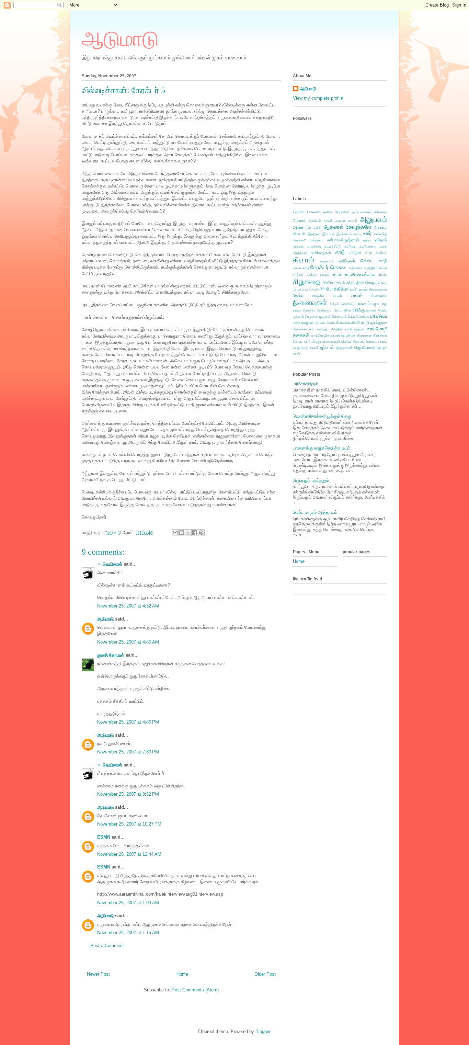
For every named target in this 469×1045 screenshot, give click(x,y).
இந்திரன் (314, 234)
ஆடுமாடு (120, 38)
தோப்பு (298, 295)
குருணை (326, 261)
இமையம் (328, 234)
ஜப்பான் (327, 347)
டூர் (322, 289)
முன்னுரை (378, 322)
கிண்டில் (381, 253)
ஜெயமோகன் (365, 347)
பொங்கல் (362, 316)
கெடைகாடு (301, 268)
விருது (316, 341)
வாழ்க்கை (348, 335)
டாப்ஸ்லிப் (312, 289)
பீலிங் (347, 310)
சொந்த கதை (376, 282)
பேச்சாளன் (339, 316)
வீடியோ (346, 341)
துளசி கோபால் (110, 655)
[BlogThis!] (181, 532)
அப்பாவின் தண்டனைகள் (353, 212)
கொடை (339, 267)
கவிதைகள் (321, 252)
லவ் (311, 329)
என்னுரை (316, 240)
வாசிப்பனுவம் (354, 329)
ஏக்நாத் (381, 240)
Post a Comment (107, 945)
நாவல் (356, 295)
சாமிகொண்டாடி (360, 274)
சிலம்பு (382, 274)
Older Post (265, 974)
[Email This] (175, 532)
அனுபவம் (373, 219)
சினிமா (329, 282)
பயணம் (363, 303)
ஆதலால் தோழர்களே (347, 227)
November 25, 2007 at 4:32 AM (128, 606)
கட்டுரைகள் (367, 246)
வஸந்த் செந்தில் (329, 329)
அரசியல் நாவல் (321, 221)
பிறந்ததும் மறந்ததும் (311, 480)
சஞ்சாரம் (356, 268)
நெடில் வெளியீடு (342, 304)
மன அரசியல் (329, 323)
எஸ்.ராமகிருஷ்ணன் (343, 240)
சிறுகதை (307, 281)
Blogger (262, 1031)
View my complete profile (318, 98)
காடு (340, 252)
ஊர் (367, 233)
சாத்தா (298, 274)
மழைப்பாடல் (309, 323)
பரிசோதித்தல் (305, 383)
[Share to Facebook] (194, 532)
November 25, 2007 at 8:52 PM (128, 794)
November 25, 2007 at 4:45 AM (128, 642)
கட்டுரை (350, 246)
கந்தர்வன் (300, 253)
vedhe (327, 212)
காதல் (355, 252)
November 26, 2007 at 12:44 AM (129, 854)
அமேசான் (380, 212)
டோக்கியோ (337, 289)
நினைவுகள (379, 295)
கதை (383, 246)
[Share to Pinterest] (201, 532)
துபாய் (363, 289)
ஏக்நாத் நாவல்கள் (307, 246)
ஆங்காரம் (302, 227)
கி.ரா (368, 253)
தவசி (353, 289)
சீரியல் (340, 283)
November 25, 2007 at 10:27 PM (129, 824)
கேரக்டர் (319, 267)
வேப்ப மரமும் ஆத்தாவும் (315, 512)
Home (182, 974)
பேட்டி (351, 316)
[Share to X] (188, 532)
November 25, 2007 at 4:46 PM (128, 722)
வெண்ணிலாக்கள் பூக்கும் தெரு (322, 416)
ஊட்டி (357, 234)
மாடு (365, 322)
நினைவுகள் (310, 302)
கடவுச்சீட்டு (332, 246)
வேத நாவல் (309, 348)
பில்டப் (338, 310)
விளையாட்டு (331, 341)
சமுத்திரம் (371, 268)
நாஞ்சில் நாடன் (327, 295)
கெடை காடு (374, 260)
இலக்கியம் (344, 234)
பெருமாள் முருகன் (318, 316)
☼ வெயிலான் (109, 564)
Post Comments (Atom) (195, 989)
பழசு (376, 304)
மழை (296, 323)
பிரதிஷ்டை (324, 310)
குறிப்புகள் (347, 261)
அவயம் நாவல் (346, 221)
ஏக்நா (367, 240)
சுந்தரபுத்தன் (355, 283)
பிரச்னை (309, 310)
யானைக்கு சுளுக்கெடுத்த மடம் (321, 448)
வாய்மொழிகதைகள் (325, 335)
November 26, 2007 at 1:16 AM (128, 932)
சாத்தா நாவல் (318, 274)
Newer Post (98, 974)
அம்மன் (299, 220)
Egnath (299, 212)
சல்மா (383, 268)
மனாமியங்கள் (350, 323)
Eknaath (313, 212)
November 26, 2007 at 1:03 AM (128, 902)
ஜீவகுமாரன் (344, 348)
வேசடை (359, 341)
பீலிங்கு (359, 310)
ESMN (103, 837)
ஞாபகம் (298, 289)
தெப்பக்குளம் (378, 289)
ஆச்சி (317, 227)
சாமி (337, 274)
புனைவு (371, 310)
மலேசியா (378, 316)
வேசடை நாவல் (376, 341)
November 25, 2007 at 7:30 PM (128, 751)
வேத (296, 348)
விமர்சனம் (364, 335)
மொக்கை (300, 329)
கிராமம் (303, 260)
